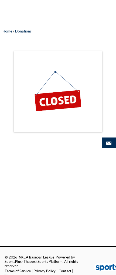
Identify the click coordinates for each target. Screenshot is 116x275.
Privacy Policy (45, 271)
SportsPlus (13, 261)
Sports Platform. (50, 261)
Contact (65, 271)
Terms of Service (18, 271)
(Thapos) (29, 261)
